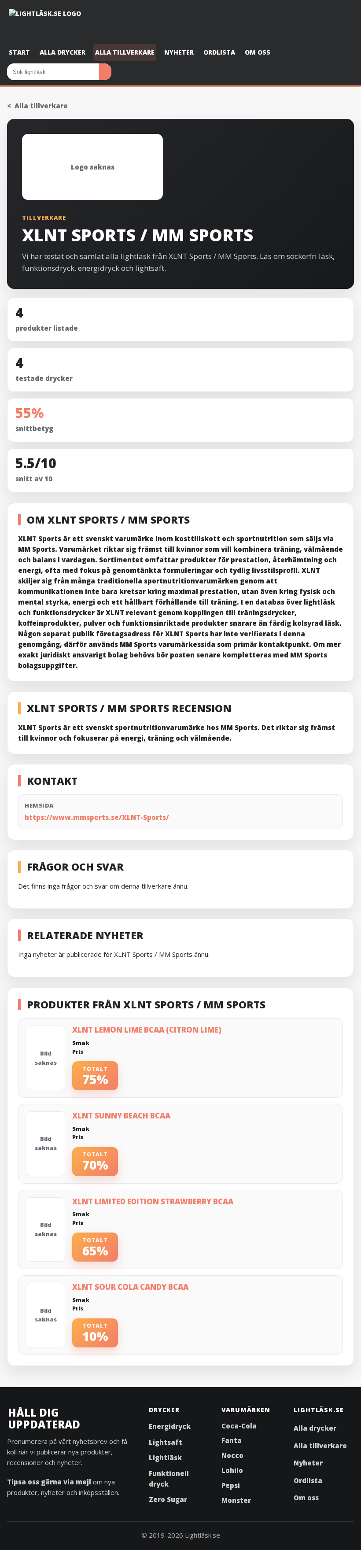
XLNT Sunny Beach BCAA (121, 1116)
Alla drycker (62, 52)
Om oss (257, 52)
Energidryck (170, 1426)
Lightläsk (165, 1457)
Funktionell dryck (169, 1478)
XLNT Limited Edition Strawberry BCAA (152, 1201)
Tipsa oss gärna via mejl (49, 1481)
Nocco (232, 1455)
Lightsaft (165, 1442)
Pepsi (230, 1485)
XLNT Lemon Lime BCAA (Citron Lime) (146, 1030)
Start (19, 52)
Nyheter (179, 52)
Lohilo (232, 1470)
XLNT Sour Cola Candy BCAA (130, 1287)
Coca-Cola (239, 1425)
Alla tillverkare (125, 52)
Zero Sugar (168, 1499)
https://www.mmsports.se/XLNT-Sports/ (97, 817)
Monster (236, 1500)
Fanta (231, 1440)
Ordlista (219, 52)
